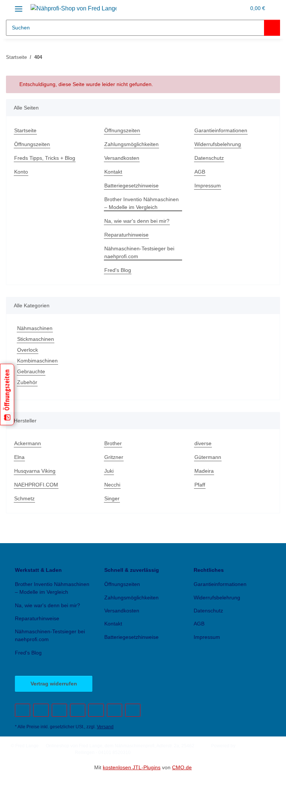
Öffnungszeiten (32, 144)
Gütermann (207, 457)
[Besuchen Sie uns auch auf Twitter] (40, 710)
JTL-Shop (246, 745)
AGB (199, 172)
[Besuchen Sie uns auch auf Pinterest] (77, 710)
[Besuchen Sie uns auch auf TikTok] (114, 710)
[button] (224, 8)
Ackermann (27, 443)
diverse (203, 443)
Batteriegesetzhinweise (131, 185)
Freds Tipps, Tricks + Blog (44, 158)
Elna (19, 457)
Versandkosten (121, 158)
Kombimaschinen (37, 361)
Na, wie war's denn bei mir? (136, 221)
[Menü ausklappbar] (18, 6)
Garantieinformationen (220, 130)
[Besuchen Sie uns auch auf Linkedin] (132, 710)
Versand (105, 726)
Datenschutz (209, 158)
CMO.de (182, 767)
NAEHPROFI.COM (36, 485)
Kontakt (113, 172)
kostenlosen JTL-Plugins (132, 767)
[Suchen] (272, 28)
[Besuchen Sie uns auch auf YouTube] (59, 710)
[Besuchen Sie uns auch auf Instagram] (96, 710)
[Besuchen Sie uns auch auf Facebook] (22, 710)
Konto (21, 172)
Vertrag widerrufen (54, 684)
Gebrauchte (31, 371)
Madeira (204, 471)
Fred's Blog (117, 270)
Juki (109, 471)
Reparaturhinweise (126, 235)
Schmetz (24, 498)
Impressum (207, 185)
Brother (113, 443)
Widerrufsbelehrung (217, 144)
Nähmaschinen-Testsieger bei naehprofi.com (139, 252)
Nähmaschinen (35, 328)
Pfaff (199, 485)
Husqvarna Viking (34, 471)
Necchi (112, 485)
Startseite (25, 130)
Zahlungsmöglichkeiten (131, 144)
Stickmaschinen (35, 339)
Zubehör (27, 382)
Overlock (27, 350)
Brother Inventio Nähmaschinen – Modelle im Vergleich (141, 203)
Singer (112, 498)
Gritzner (113, 457)
